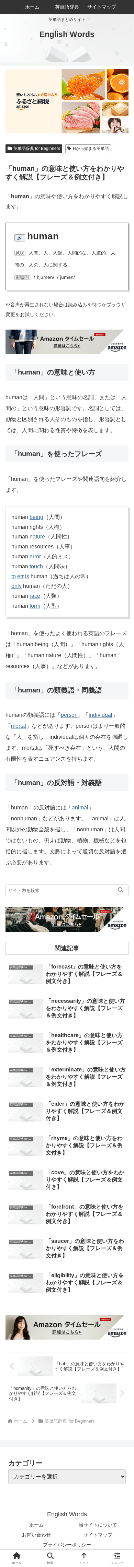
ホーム (36, 1525)
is (27, 576)
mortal (18, 726)
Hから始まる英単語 (91, 148)
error (35, 556)
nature (37, 536)
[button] (121, 890)
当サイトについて (98, 1525)
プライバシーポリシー (67, 1544)
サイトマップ (97, 1535)
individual (100, 715)
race (35, 596)
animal (80, 807)
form (35, 606)
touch (36, 566)
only (16, 586)
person (69, 715)
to (13, 576)
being (36, 517)
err (20, 576)
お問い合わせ (36, 1535)
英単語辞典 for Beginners (36, 148)
